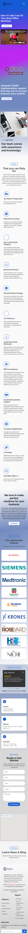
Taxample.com (12, 884)
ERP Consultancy (11, 369)
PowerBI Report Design (13, 293)
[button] (24, 3)
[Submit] (24, 931)
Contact (5, 707)
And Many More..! (11, 476)
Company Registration (13, 429)
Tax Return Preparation (13, 199)
